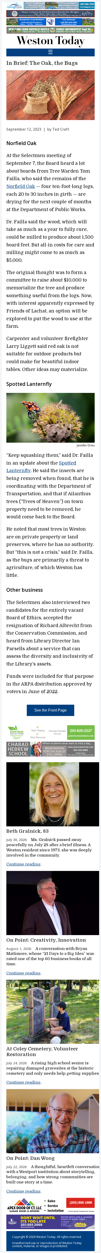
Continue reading (23, 864)
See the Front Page (50, 710)
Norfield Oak (20, 186)
